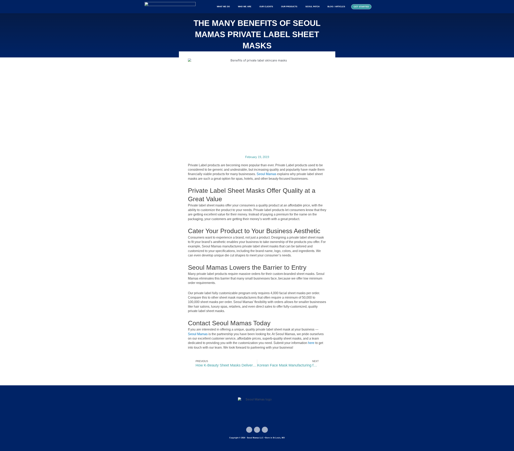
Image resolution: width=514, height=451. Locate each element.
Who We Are (244, 6)
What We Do (223, 6)
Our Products (289, 6)
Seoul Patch (312, 6)
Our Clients (266, 6)
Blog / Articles (336, 6)
